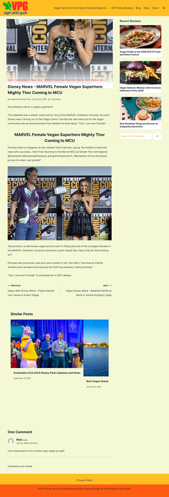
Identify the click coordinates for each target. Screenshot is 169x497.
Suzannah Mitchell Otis (20, 99)
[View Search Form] (164, 8)
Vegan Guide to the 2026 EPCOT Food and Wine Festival (140, 53)
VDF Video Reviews (122, 8)
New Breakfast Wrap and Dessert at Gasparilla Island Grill (139, 125)
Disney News (22, 80)
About (155, 8)
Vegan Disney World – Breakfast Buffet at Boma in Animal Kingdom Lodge (89, 290)
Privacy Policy (84, 480)
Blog (138, 8)
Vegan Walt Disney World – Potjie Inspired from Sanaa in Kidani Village (31, 290)
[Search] (157, 136)
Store (146, 8)
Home (10, 80)
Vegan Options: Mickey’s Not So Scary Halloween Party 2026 (140, 89)
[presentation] (47, 344)
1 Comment (56, 99)
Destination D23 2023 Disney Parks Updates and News (47, 372)
